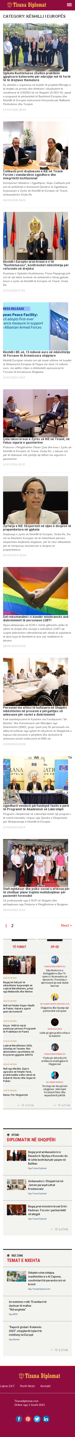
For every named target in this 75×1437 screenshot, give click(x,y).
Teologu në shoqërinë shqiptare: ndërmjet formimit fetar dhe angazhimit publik (55, 1090)
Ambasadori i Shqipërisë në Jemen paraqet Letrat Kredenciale (45, 1185)
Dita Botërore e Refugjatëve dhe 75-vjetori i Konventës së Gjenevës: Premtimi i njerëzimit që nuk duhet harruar (54, 978)
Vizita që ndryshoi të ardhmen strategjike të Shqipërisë (54, 1061)
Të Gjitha (27, 1105)
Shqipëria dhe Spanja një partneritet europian (55, 1009)
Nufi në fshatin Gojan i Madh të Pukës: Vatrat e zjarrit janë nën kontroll (18, 1008)
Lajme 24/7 (7, 1386)
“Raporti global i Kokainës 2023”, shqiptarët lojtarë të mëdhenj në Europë (25, 1331)
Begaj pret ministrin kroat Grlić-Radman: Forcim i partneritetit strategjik (48, 1210)
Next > (66, 925)
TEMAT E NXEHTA (23, 1258)
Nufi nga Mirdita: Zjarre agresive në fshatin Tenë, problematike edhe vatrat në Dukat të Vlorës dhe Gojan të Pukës (19, 1074)
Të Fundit (19, 947)
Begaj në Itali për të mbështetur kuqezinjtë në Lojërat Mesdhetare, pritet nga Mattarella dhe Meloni (18, 987)
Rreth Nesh (27, 1386)
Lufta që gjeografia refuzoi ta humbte (55, 1034)
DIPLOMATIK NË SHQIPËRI (31, 1137)
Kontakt (45, 1386)
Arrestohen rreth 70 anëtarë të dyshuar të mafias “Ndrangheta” (28, 1305)
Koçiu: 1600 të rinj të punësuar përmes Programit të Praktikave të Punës (19, 1028)
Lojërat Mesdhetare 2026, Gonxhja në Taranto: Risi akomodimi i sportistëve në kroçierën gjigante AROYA (18, 1050)
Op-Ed (55, 947)
